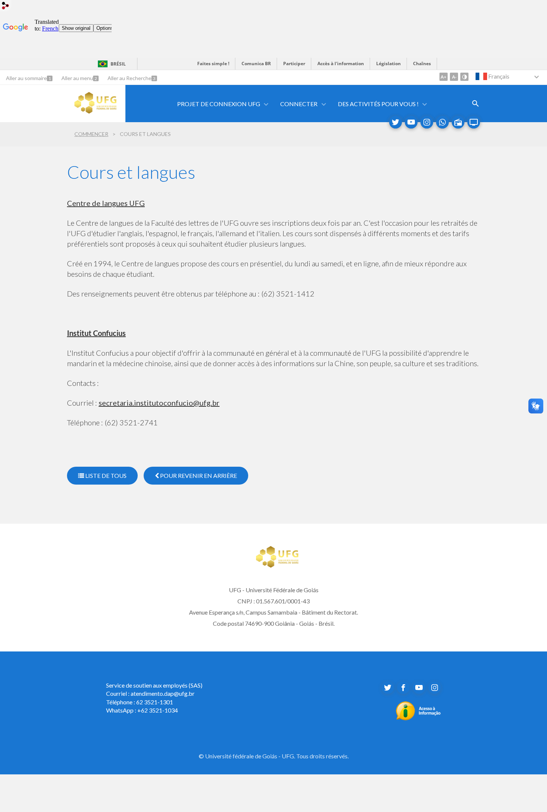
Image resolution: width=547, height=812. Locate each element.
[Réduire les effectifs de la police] (454, 77)
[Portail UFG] (95, 111)
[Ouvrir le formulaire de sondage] (475, 103)
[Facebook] (403, 687)
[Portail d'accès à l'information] (418, 718)
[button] (219, 103)
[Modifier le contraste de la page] (464, 77)
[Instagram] (426, 122)
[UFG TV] (473, 122)
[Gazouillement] (395, 122)
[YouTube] (411, 122)
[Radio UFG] (458, 122)
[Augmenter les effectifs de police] (443, 77)
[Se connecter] (5, 6)
